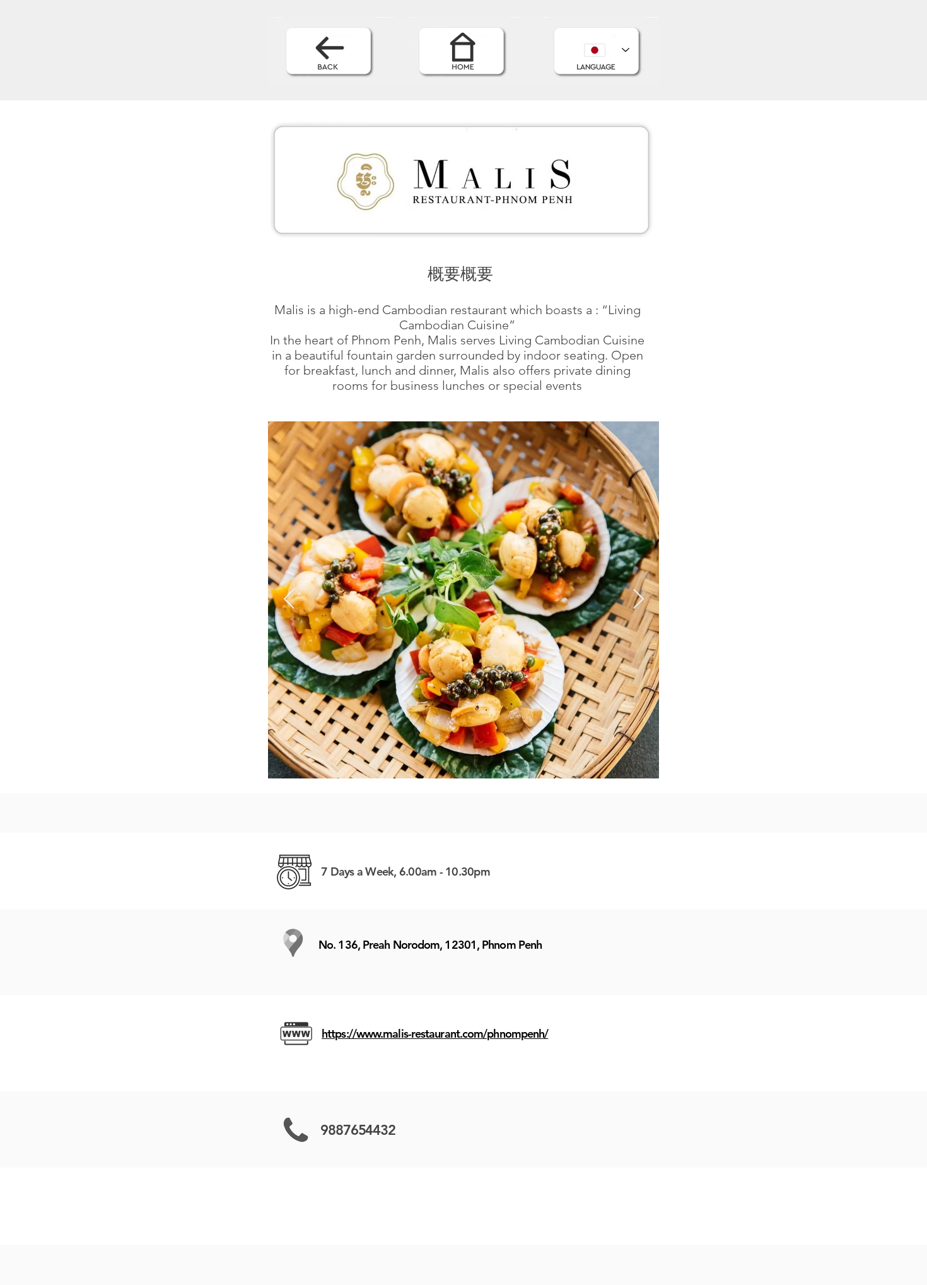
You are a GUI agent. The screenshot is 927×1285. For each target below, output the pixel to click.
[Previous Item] (289, 600)
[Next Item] (638, 600)
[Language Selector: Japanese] (606, 50)
